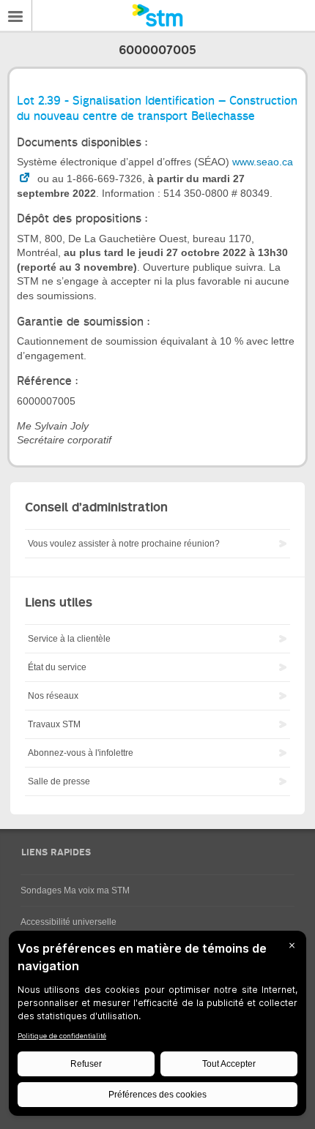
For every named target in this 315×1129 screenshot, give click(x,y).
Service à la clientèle (69, 639)
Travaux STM (54, 724)
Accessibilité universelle (68, 922)
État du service (57, 667)
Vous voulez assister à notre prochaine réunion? (124, 544)
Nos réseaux (53, 696)
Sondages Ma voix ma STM (75, 890)
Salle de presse (59, 781)
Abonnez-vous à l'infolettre (80, 753)
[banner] (157, 15)
